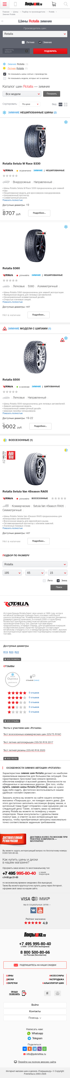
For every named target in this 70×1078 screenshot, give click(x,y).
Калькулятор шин (53, 983)
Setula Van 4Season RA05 (48, 506)
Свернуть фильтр (16, 50)
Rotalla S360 (11, 268)
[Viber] (39, 1049)
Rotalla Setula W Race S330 (21, 164)
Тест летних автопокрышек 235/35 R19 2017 (28, 742)
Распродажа (56, 979)
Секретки (12, 983)
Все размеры (13, 659)
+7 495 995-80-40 (35, 944)
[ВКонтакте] (25, 1049)
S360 (31, 286)
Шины (9, 976)
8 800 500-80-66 (35, 952)
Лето (50, 580)
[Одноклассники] (30, 1049)
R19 (5, 652)
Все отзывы (13, 721)
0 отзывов (34, 692)
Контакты (35, 1011)
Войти (35, 1005)
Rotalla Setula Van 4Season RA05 (25, 492)
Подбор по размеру (16, 556)
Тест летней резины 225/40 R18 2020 (24, 750)
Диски (10, 979)
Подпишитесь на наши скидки (38, 965)
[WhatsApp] (44, 1049)
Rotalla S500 (11, 380)
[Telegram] (34, 1049)
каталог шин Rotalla (2, 21)
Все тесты (12, 758)
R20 (11, 652)
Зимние (47, 42)
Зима (64, 580)
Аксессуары (56, 976)
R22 (17, 652)
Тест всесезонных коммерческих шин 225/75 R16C (32, 734)
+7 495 (19, 874)
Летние (30, 42)
